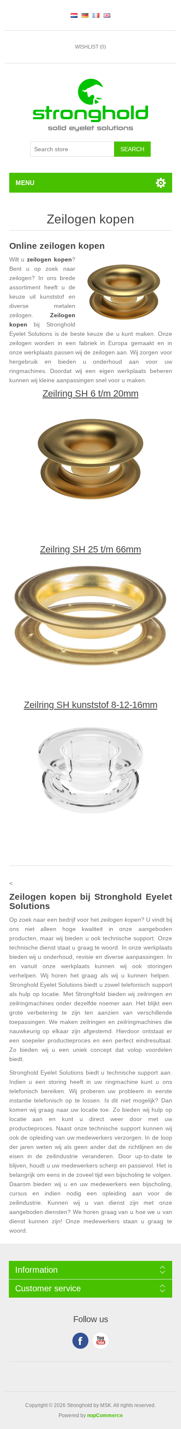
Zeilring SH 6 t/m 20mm (90, 394)
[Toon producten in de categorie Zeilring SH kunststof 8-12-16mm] (90, 769)
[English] (107, 15)
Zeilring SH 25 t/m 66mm (90, 550)
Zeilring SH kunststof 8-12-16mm (90, 705)
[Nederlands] (74, 15)
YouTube (101, 1341)
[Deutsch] (85, 15)
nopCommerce (105, 1415)
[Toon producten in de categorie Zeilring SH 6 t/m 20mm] (90, 458)
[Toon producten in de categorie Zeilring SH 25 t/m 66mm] (90, 614)
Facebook (80, 1341)
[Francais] (96, 15)
